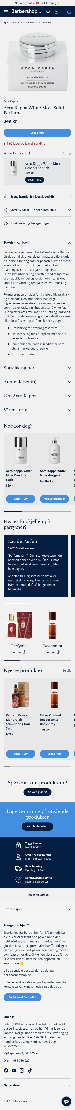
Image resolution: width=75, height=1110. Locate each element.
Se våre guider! (37, 792)
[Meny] (6, 12)
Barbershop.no (19, 1101)
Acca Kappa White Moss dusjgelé (53, 473)
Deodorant (52, 646)
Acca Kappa (11, 101)
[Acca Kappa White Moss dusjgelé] (54, 450)
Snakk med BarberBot (22, 997)
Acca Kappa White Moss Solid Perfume (32, 22)
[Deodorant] (53, 625)
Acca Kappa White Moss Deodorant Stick (42, 166)
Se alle (67, 671)
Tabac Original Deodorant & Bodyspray (50, 719)
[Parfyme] (19, 625)
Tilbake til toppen (37, 894)
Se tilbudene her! (37, 826)
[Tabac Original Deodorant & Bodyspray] (54, 694)
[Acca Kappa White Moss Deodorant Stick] (20, 450)
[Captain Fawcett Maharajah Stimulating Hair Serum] (20, 694)
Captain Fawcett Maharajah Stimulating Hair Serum (18, 721)
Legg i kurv (37, 132)
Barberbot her (29, 933)
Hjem (6, 22)
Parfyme (18, 646)
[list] (37, 62)
